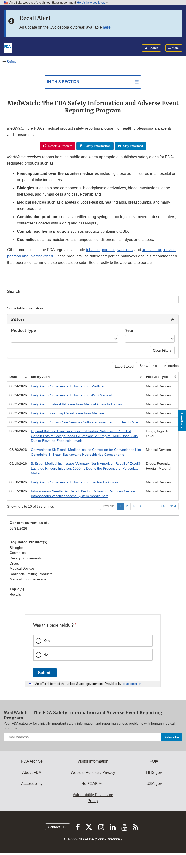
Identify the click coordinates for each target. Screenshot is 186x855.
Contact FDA (57, 827)
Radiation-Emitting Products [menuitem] (31, 574)
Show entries (159, 366)
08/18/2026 (18, 482)
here (107, 27)
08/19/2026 (18, 463)
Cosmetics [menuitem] (18, 553)
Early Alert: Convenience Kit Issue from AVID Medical (71, 395)
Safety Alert (40, 377)
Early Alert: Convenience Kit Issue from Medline (67, 386)
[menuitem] (93, 572)
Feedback (182, 420)
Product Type (23, 330)
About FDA (31, 772)
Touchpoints (130, 684)
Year (129, 330)
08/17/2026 (18, 491)
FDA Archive (32, 761)
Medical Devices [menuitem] (22, 568)
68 (163, 506)
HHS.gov (154, 772)
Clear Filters (162, 350)
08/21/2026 (18, 404)
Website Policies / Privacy (93, 772)
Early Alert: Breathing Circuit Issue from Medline (67, 413)
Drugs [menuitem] (14, 563)
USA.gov (154, 784)
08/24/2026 (18, 386)
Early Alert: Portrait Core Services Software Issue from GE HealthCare (84, 422)
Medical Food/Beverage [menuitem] (28, 579)
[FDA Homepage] (8, 47)
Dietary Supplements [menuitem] (26, 558)
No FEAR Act (92, 784)
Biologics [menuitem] (16, 548)
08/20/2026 (18, 431)
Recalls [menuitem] (15, 594)
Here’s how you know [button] (91, 2)
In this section (63, 82)
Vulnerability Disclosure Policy (93, 798)
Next (173, 506)
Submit (45, 672)
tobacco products (100, 250)
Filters (18, 319)
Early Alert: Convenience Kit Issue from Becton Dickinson (74, 482)
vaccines (125, 250)
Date (13, 377)
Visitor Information (92, 761)
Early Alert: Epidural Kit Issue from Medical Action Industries (76, 404)
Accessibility (32, 784)
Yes (46, 641)
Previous (108, 506)
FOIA (153, 761)
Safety (11, 62)
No (45, 655)
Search (13, 291)
